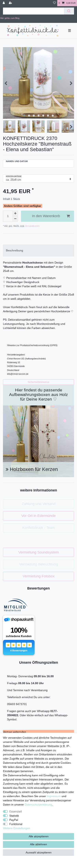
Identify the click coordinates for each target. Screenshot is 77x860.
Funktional (15, 824)
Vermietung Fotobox (38, 576)
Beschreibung (14, 250)
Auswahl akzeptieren (39, 852)
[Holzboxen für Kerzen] (38, 441)
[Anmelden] (4, 3)
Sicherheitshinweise (38, 382)
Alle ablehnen (38, 844)
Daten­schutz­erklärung (38, 804)
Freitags (12, 683)
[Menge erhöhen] (15, 213)
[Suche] (69, 11)
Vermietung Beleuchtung (38, 564)
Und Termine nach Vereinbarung (27, 690)
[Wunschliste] (54, 3)
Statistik (14, 815)
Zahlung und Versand (38, 504)
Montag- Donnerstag (20, 676)
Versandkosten (31, 226)
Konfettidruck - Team (38, 528)
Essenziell (15, 811)
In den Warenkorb (46, 216)
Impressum (54, 796)
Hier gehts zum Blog (9, 18)
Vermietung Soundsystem (38, 552)
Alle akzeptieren (39, 836)
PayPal (13, 819)
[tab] (38, 250)
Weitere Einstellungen (16, 828)
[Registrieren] (11, 3)
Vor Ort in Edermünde (38, 516)
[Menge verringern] (15, 219)
